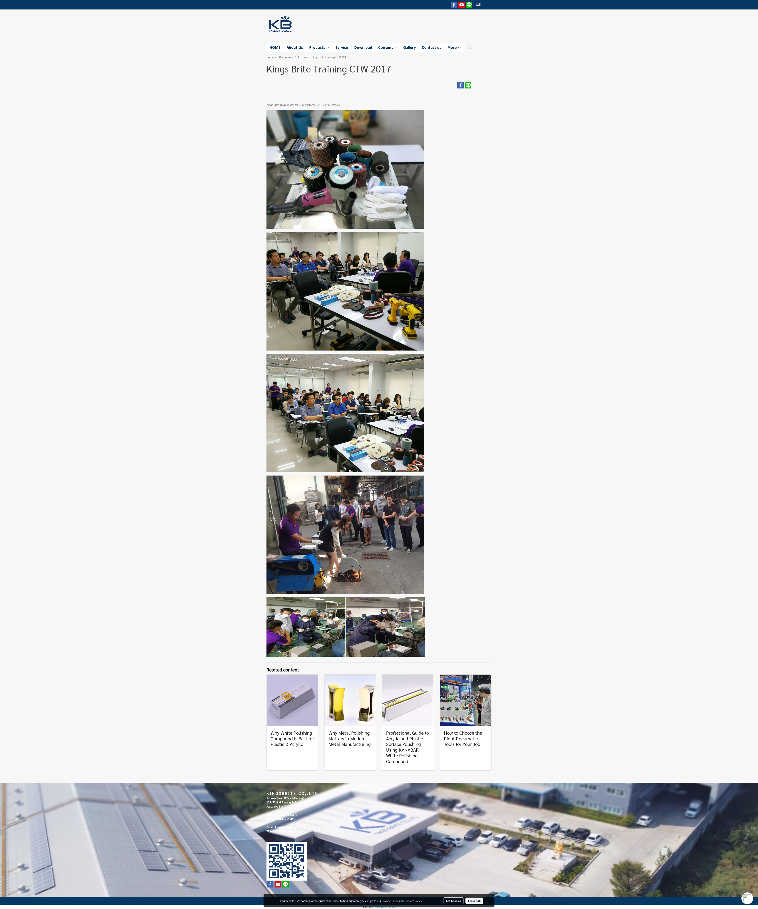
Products (317, 47)
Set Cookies (453, 900)
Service (341, 47)
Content (386, 47)
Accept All (474, 900)
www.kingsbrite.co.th (290, 831)
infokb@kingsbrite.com (289, 827)
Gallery (409, 47)
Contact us (431, 47)
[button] (470, 47)
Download (363, 47)
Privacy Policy (390, 900)
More (452, 47)
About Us (295, 47)
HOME (274, 47)
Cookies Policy (413, 900)
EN (483, 4)
